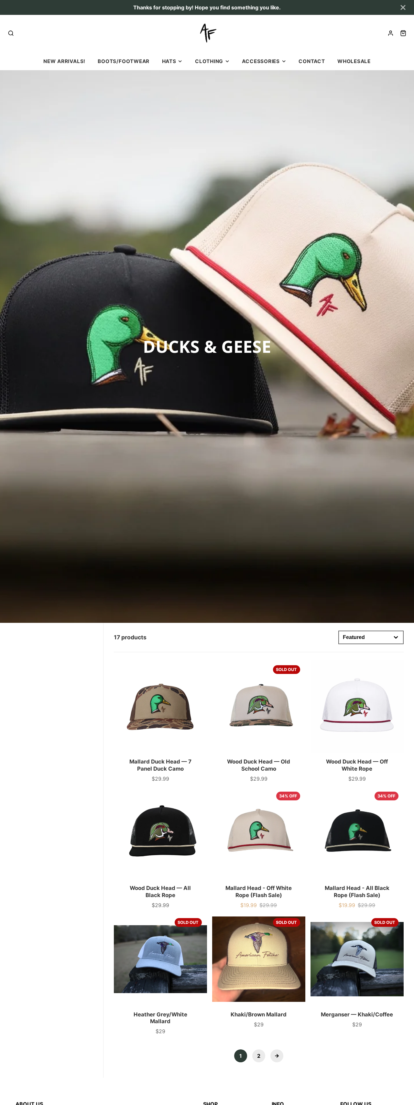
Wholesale (354, 61)
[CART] (403, 33)
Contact (312, 61)
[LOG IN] (390, 33)
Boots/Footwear (123, 61)
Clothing (209, 61)
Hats (169, 61)
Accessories (260, 61)
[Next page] (276, 1055)
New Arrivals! (64, 61)
